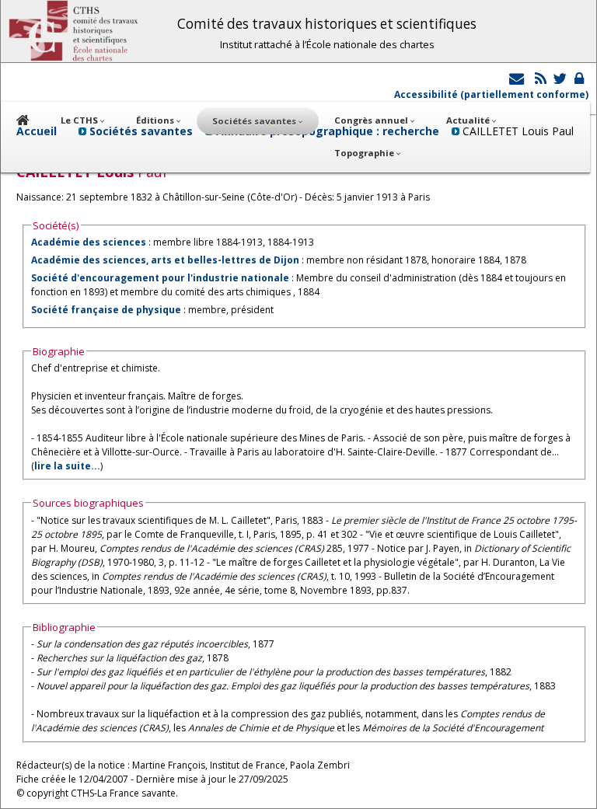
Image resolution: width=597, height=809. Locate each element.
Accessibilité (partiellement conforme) (491, 94)
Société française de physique (106, 309)
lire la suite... (67, 465)
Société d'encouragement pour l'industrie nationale (160, 277)
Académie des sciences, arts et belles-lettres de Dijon (165, 260)
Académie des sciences (89, 242)
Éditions (156, 120)
